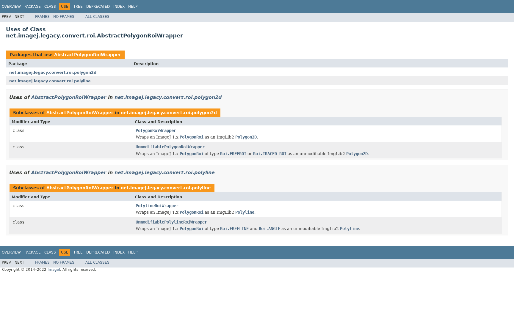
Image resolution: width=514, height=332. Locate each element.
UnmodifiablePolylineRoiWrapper (171, 222)
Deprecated (98, 6)
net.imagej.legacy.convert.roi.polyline (50, 81)
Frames (42, 17)
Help (132, 6)
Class (50, 6)
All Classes (97, 17)
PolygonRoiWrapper (156, 130)
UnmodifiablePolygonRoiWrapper (170, 146)
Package (32, 6)
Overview (11, 6)
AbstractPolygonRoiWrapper (87, 54)
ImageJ (54, 270)
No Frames (63, 17)
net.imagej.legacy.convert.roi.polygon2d (52, 72)
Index (119, 6)
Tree (78, 6)
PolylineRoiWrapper (157, 205)
